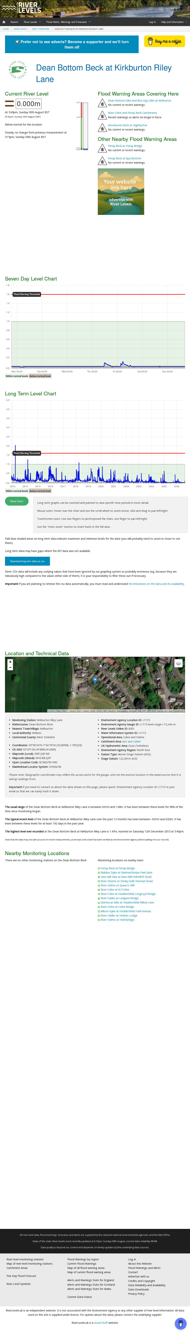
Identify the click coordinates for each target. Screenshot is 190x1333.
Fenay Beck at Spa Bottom (124, 158)
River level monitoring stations (25, 1259)
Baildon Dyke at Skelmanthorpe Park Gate (126, 872)
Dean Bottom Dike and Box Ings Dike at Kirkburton (139, 100)
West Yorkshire (40, 29)
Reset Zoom (16, 501)
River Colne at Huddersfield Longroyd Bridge (128, 894)
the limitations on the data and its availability (156, 584)
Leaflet (51, 710)
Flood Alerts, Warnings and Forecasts (66, 22)
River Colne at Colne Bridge (117, 906)
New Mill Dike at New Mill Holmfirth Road (126, 877)
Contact (133, 1272)
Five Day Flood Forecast (21, 1276)
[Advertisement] (95, 245)
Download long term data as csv (27, 561)
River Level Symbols (18, 1284)
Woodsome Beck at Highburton (127, 125)
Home (6, 29)
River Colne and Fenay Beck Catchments (132, 113)
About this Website (140, 1263)
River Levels (30, 22)
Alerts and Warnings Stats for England (90, 1280)
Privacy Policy (136, 1293)
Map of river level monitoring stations (29, 1263)
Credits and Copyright (141, 1281)
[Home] (4, 22)
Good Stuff (101, 1322)
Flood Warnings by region (83, 1259)
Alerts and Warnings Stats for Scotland (91, 1284)
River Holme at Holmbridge (117, 919)
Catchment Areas (17, 1268)
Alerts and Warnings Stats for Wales (89, 1289)
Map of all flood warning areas (86, 1268)
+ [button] (10, 662)
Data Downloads (138, 1289)
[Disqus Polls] (95, 979)
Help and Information (172, 22)
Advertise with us (138, 1276)
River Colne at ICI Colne (115, 889)
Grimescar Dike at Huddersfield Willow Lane (127, 902)
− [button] (10, 667)
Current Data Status (79, 1297)
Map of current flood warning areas (89, 1272)
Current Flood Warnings (81, 1263)
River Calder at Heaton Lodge (119, 915)
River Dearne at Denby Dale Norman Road (127, 881)
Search (14, 22)
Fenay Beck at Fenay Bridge (125, 146)
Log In (152, 22)
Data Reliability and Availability (147, 1285)
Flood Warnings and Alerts (144, 1268)
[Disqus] (95, 1076)
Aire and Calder (131, 741)
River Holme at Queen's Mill (117, 885)
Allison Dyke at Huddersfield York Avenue (126, 911)
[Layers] (178, 663)
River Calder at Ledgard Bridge (120, 898)
